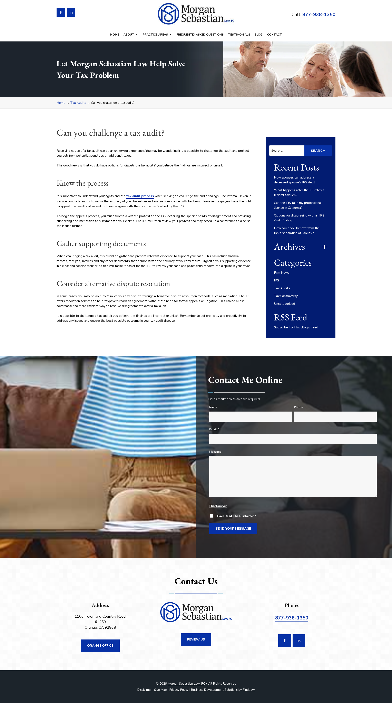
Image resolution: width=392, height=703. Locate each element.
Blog (259, 35)
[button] (388, 673)
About (129, 35)
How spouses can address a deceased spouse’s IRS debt (294, 180)
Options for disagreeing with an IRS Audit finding (299, 218)
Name (213, 407)
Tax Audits (282, 288)
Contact (274, 35)
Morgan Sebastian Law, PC (186, 684)
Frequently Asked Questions (200, 35)
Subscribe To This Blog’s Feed (296, 327)
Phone (298, 407)
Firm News (282, 272)
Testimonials (239, 35)
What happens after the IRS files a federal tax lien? (299, 192)
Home (114, 35)
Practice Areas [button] (155, 35)
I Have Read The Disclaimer (235, 516)
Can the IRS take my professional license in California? (298, 205)
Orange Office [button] (100, 645)
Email (214, 429)
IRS (276, 280)
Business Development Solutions (214, 690)
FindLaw (249, 690)
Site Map (160, 690)
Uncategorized (284, 303)
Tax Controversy (286, 296)
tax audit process (140, 196)
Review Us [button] (196, 639)
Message (215, 452)
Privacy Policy (178, 690)
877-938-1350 (318, 14)
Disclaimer (218, 506)
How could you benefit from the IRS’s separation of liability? (297, 230)
